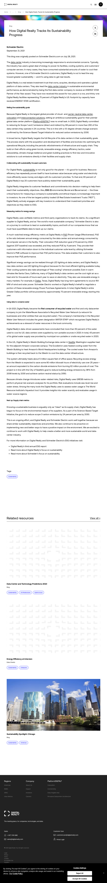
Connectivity (52, 789)
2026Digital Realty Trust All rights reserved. (17, 848)
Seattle (71, 342)
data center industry (57, 86)
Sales (6, 831)
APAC (6, 793)
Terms (6, 856)
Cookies (6, 858)
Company (30, 781)
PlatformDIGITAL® (41, 121)
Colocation (51, 785)
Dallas (38, 280)
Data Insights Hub (53, 793)
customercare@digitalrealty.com (67, 835)
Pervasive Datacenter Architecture (59, 796)
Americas (7, 785)
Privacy (6, 855)
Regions (7, 781)
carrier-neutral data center (80, 114)
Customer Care (59, 831)
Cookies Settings (79, 868)
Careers (28, 796)
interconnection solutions (33, 117)
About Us (29, 785)
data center (16, 62)
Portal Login (60, 839)
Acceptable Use (8, 860)
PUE (65, 234)
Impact (28, 789)
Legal (5, 853)
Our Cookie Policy (15, 874)
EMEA (6, 789)
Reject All (79, 873)
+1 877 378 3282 (12, 835)
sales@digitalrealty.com (15, 839)
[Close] (103, 873)
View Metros (8, 796)
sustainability (29, 169)
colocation (12, 117)
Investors (29, 793)
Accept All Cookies (80, 879)
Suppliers (6, 862)
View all (94, 518)
